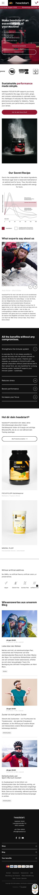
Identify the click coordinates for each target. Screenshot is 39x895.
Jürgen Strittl (11, 640)
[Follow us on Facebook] (16, 838)
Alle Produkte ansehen (18, 439)
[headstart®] (19, 3)
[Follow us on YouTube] (22, 838)
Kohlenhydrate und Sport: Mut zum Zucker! (11, 777)
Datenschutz (25, 873)
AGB (31, 873)
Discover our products (19, 46)
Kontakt (8, 873)
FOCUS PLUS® (19, 52)
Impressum (16, 873)
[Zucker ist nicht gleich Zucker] (19, 692)
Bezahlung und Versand (12, 875)
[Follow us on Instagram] (19, 838)
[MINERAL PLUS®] (19, 526)
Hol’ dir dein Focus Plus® (19, 112)
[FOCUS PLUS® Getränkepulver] (19, 471)
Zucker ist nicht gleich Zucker (14, 714)
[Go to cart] (36, 3)
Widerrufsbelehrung (28, 875)
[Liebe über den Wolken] (19, 623)
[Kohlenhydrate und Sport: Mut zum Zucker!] (19, 753)
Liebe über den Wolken (11, 646)
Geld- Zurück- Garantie (19, 878)
